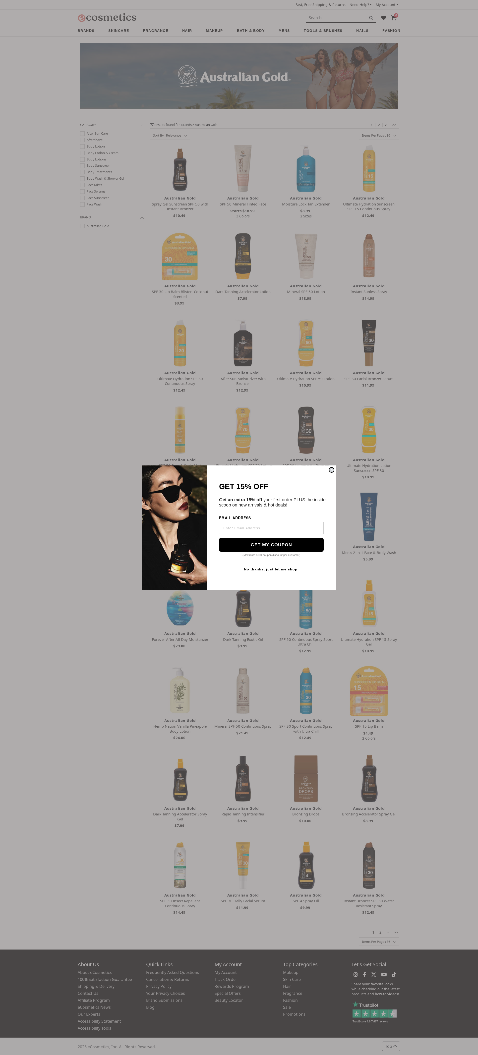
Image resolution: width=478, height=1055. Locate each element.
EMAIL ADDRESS (235, 517)
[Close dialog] (331, 469)
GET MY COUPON (271, 544)
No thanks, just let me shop (271, 569)
